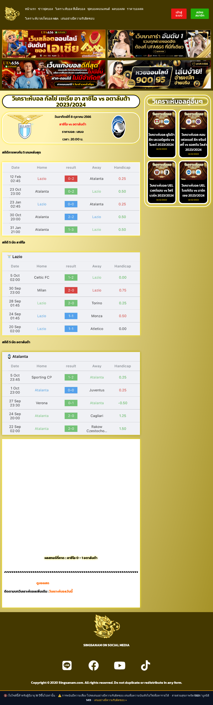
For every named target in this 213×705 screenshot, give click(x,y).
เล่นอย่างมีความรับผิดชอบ (77, 18)
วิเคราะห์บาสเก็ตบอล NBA (42, 18)
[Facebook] (93, 665)
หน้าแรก (30, 9)
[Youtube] (119, 665)
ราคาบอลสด (135, 9)
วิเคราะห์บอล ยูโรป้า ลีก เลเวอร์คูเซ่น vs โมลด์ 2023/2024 (162, 139)
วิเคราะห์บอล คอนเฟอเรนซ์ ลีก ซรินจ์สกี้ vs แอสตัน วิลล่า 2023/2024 (193, 142)
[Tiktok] (145, 665)
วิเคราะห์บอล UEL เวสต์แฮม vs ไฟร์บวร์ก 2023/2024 (161, 190)
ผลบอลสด (118, 9)
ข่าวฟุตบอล (45, 9)
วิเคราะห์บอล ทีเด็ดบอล (70, 9)
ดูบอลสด (42, 582)
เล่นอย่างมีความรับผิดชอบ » (110, 700)
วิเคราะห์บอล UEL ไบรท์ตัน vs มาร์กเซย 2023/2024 (193, 190)
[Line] (67, 665)
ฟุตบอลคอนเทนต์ (98, 9)
